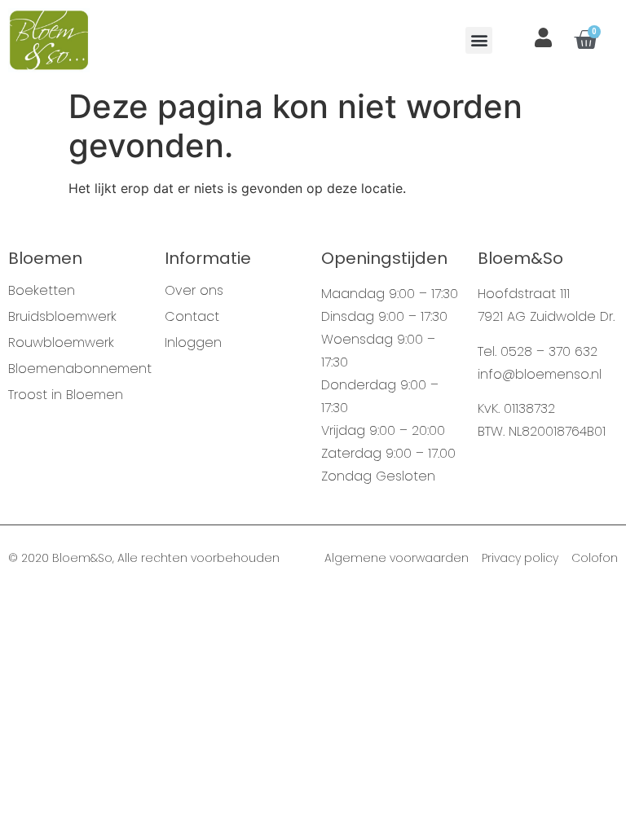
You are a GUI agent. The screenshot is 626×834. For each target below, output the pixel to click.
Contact (192, 317)
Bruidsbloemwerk (62, 317)
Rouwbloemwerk (61, 343)
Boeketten (41, 291)
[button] (478, 40)
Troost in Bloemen (65, 395)
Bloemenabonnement (78, 369)
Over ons (194, 291)
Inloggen (193, 343)
